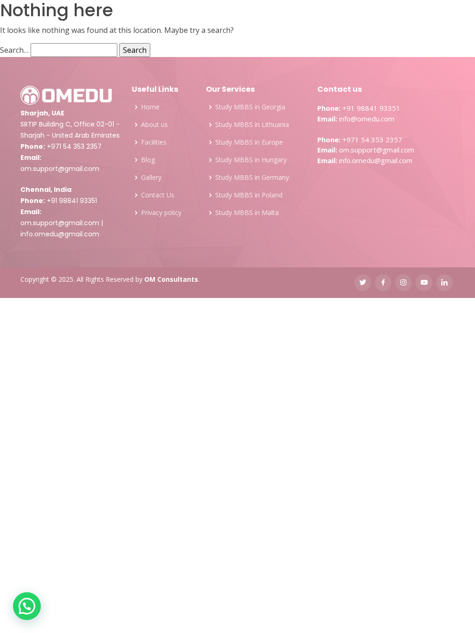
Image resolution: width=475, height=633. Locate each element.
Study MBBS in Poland (248, 195)
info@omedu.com (366, 118)
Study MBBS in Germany (252, 177)
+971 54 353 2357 (74, 146)
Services (110, 23)
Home (150, 107)
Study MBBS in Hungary (251, 160)
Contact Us (157, 195)
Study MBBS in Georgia (250, 107)
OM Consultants (171, 279)
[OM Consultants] (34, 23)
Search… (14, 50)
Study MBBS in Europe (249, 142)
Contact (340, 23)
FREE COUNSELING (415, 23)
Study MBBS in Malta (247, 212)
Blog (304, 23)
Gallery (271, 23)
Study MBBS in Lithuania (252, 124)
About (70, 23)
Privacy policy (161, 212)
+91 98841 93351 (72, 200)
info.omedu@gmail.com (59, 234)
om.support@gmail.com (59, 168)
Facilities (229, 23)
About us (154, 124)
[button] (27, 606)
